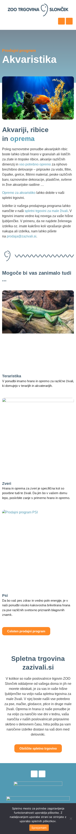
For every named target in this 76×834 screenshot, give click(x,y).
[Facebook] (61, 21)
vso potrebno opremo (35, 164)
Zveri (6, 483)
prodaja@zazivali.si (21, 236)
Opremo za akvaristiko (18, 192)
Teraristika (11, 376)
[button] (7, 22)
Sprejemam (38, 827)
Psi (5, 595)
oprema (22, 138)
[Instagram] (69, 21)
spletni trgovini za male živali (46, 211)
